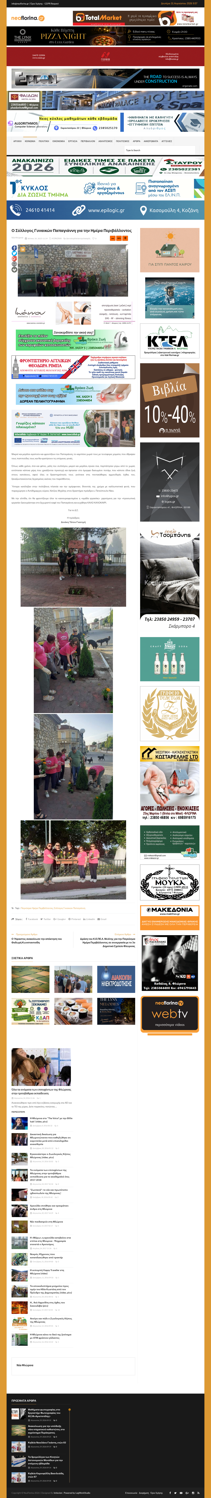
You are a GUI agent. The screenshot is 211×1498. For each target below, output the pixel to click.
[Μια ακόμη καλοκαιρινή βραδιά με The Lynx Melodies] (116, 1011)
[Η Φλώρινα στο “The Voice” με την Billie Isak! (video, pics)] (20, 1123)
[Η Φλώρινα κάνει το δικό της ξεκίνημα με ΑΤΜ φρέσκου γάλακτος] (20, 1339)
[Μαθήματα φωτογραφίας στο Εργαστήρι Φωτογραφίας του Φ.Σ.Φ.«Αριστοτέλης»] (19, 1413)
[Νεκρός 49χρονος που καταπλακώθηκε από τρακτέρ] (20, 1259)
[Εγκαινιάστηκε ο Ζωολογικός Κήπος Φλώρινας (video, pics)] (20, 1159)
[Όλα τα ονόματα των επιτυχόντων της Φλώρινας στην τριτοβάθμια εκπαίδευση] (41, 1067)
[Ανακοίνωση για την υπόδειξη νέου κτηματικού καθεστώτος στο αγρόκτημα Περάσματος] (30, 979)
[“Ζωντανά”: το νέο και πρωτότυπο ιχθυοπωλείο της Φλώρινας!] (20, 1195)
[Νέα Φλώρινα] (28, 18)
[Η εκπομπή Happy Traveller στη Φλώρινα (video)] (20, 1275)
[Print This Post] (14, 269)
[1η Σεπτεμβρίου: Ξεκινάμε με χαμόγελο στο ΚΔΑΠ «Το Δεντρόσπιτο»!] (30, 1011)
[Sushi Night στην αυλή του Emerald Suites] (73, 1011)
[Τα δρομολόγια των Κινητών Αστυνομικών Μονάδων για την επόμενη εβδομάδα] (19, 1461)
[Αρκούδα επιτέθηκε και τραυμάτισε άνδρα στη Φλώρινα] (20, 1211)
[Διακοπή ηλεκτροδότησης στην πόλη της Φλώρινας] (116, 979)
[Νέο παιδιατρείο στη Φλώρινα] (20, 1227)
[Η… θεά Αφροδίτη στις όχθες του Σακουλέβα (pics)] (20, 1307)
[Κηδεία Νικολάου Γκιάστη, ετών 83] (19, 1446)
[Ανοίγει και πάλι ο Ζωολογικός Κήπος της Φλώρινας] (20, 1323)
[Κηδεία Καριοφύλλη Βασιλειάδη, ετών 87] (19, 1477)
